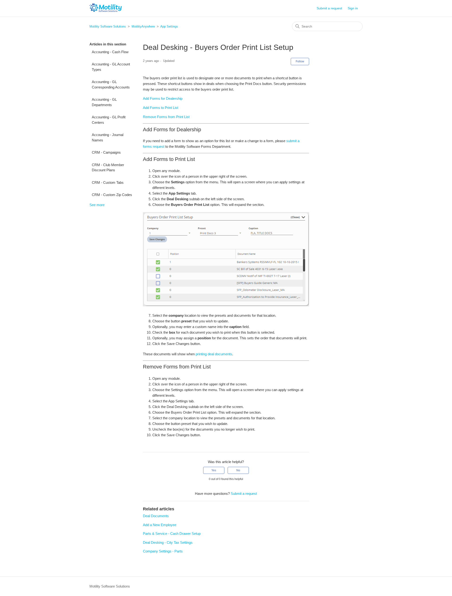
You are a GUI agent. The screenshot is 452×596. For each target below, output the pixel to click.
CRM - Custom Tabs (108, 182)
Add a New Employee (159, 525)
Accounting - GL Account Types (111, 67)
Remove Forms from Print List (166, 117)
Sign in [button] (353, 8)
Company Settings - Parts (163, 551)
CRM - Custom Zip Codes (112, 195)
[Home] (105, 11)
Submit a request (329, 8)
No (238, 470)
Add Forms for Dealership (162, 98)
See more (97, 205)
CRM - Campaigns (106, 152)
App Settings (169, 26)
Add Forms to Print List (160, 108)
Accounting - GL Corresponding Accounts (111, 84)
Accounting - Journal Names (107, 137)
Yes (213, 470)
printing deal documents (214, 354)
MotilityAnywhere (143, 26)
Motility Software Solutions (107, 26)
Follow (300, 61)
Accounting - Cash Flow (110, 52)
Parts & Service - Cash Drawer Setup (172, 534)
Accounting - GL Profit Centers (108, 119)
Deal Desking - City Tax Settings (168, 542)
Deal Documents (156, 516)
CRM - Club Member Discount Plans (108, 167)
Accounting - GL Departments (104, 102)
